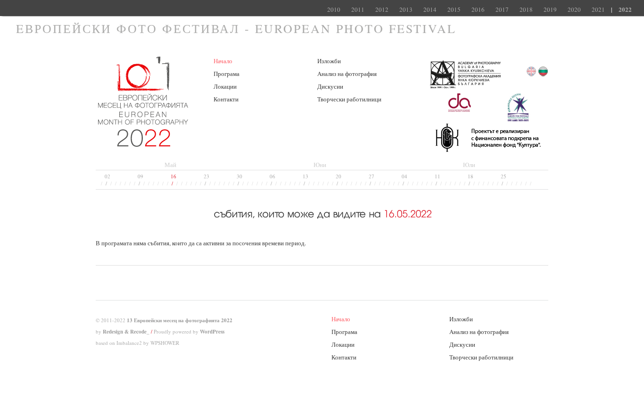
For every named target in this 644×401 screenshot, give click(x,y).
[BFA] (459, 119)
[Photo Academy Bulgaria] (465, 89)
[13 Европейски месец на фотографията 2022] (143, 142)
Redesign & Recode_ (126, 331)
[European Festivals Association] (518, 119)
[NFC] (488, 149)
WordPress (212, 331)
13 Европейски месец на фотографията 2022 (179, 320)
